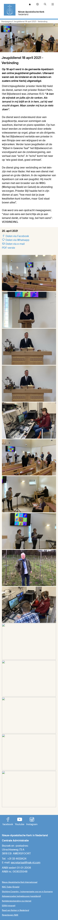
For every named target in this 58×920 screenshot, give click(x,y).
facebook (8, 822)
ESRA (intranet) (8, 905)
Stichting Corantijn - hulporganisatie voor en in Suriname (27, 891)
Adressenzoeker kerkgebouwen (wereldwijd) (21, 896)
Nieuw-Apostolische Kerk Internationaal (19, 882)
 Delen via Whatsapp (15, 240)
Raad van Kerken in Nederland (15, 910)
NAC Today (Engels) (10, 887)
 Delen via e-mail (13, 244)
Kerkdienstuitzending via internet (16, 901)
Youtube (19, 822)
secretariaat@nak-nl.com (25, 862)
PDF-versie (8, 247)
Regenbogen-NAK (10, 915)
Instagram (31, 822)
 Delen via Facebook (15, 236)
